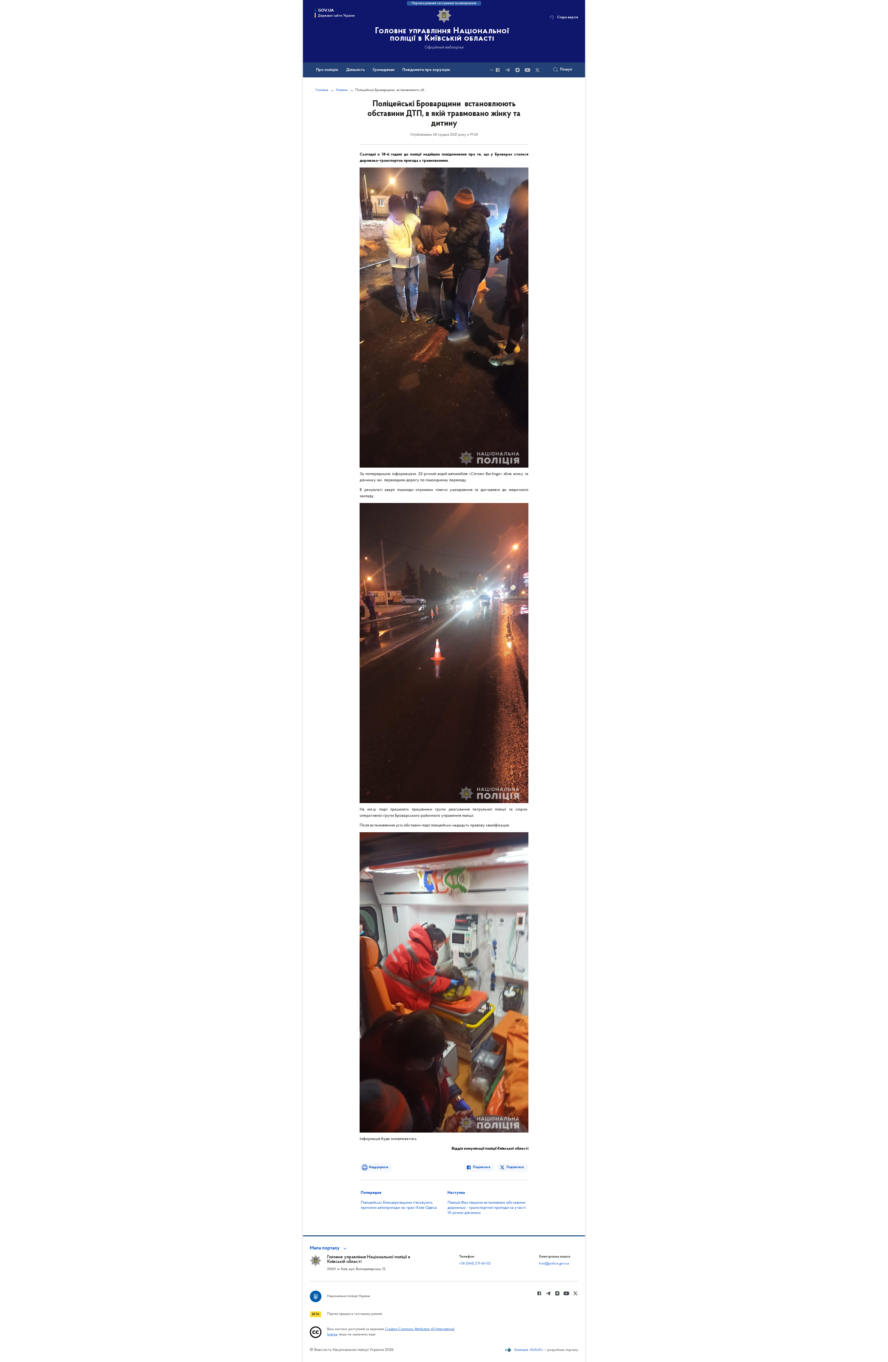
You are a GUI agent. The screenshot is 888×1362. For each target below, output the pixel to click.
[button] (329, 1248)
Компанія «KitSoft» (529, 1350)
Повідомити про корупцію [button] (426, 70)
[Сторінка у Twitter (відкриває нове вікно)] (537, 70)
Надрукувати (378, 1167)
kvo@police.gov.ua (554, 1263)
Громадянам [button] (384, 70)
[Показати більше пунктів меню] (491, 69)
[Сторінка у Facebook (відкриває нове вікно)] (497, 70)
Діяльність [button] (355, 70)
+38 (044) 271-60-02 (475, 1263)
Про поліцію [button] (327, 70)
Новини (342, 90)
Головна (322, 90)
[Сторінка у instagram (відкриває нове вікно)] (517, 70)
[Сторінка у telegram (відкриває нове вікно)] (507, 70)
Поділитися (481, 1167)
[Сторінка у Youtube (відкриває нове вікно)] (527, 70)
